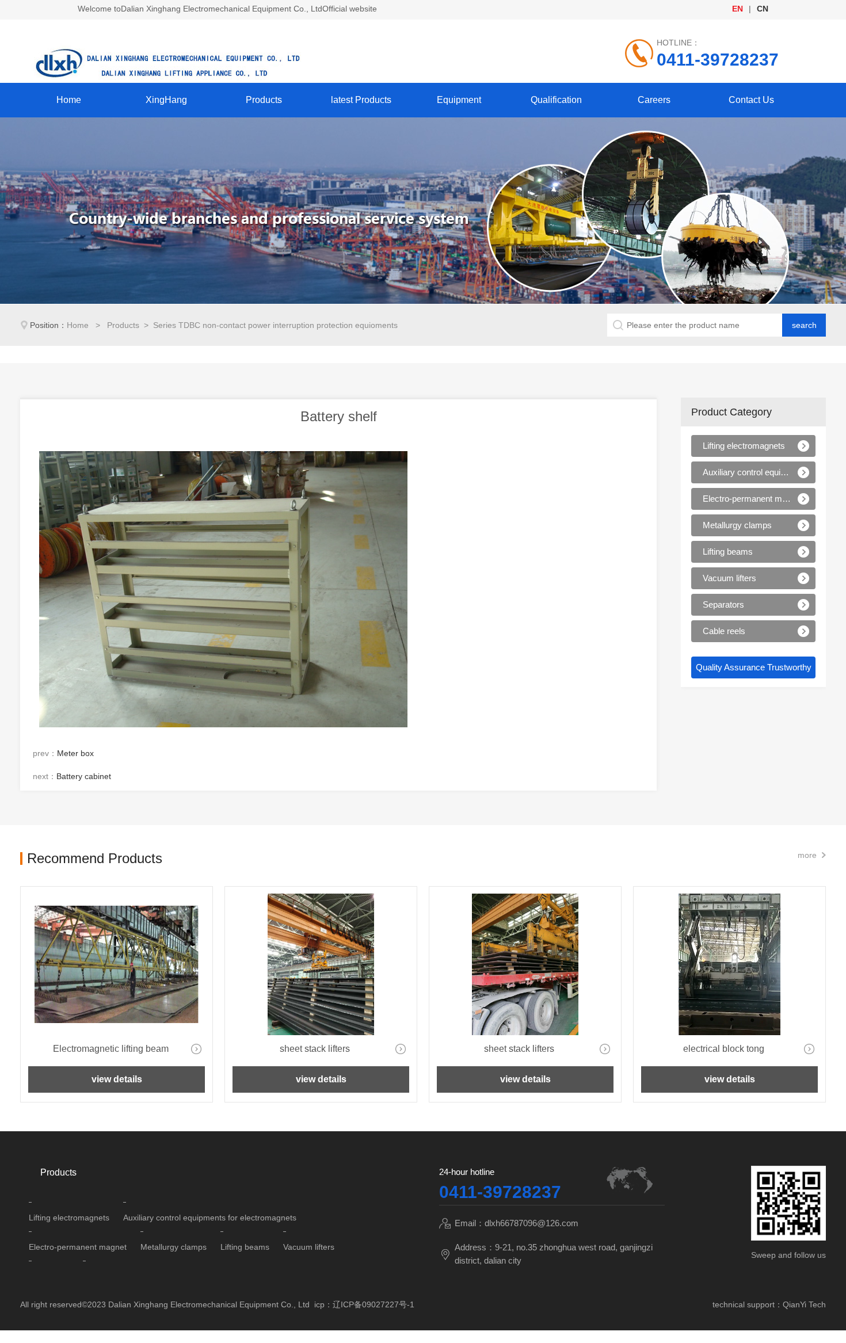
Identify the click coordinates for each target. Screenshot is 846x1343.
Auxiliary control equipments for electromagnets (747, 472)
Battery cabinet (83, 776)
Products (264, 100)
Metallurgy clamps (737, 525)
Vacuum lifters (729, 578)
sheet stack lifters (315, 1049)
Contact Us (751, 100)
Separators (723, 604)
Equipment (459, 100)
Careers (654, 100)
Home (68, 100)
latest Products (361, 100)
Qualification (556, 100)
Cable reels (724, 631)
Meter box (75, 753)
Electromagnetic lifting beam (111, 1049)
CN (762, 8)
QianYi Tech (804, 1304)
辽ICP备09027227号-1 (373, 1304)
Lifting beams (728, 551)
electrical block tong (723, 1049)
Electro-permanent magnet (747, 498)
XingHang (166, 100)
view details (117, 1079)
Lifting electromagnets (744, 446)
